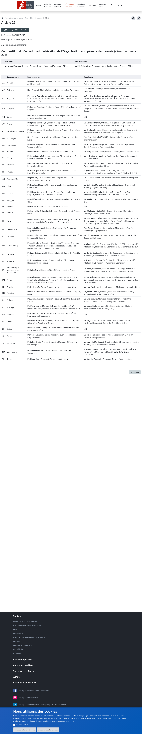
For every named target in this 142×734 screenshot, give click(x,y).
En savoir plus (68, 721)
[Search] (112, 5)
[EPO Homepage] (25, 5)
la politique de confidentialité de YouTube (42, 721)
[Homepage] (2, 18)
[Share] (139, 18)
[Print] (133, 18)
